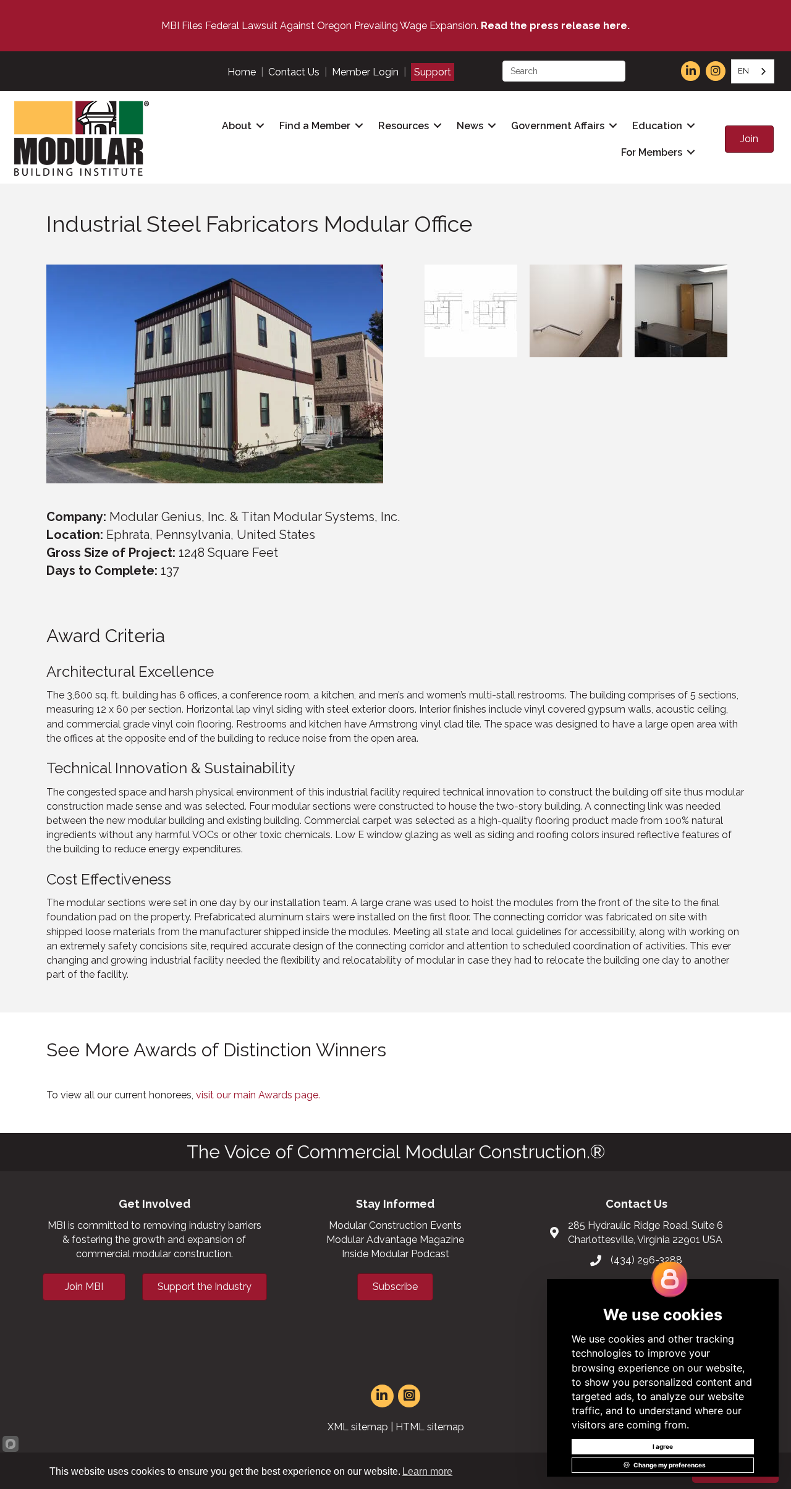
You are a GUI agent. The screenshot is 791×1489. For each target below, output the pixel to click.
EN (743, 70)
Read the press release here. (555, 26)
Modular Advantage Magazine (395, 1239)
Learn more (427, 1471)
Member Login (365, 72)
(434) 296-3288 (646, 1260)
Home (241, 72)
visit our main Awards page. (258, 1095)
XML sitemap (358, 1427)
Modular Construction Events (395, 1225)
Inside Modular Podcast (395, 1254)
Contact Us (293, 72)
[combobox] (752, 71)
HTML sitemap (430, 1427)
